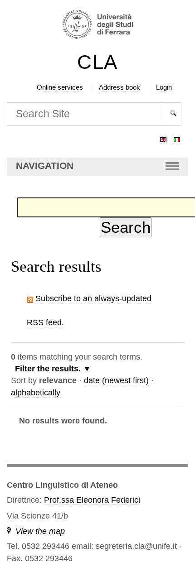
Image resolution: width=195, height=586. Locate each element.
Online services (60, 87)
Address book (119, 87)
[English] (163, 137)
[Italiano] (177, 137)
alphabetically (35, 392)
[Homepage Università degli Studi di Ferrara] (97, 25)
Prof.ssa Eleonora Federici (92, 499)
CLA (97, 62)
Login (164, 87)
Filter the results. (49, 368)
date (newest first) (116, 380)
